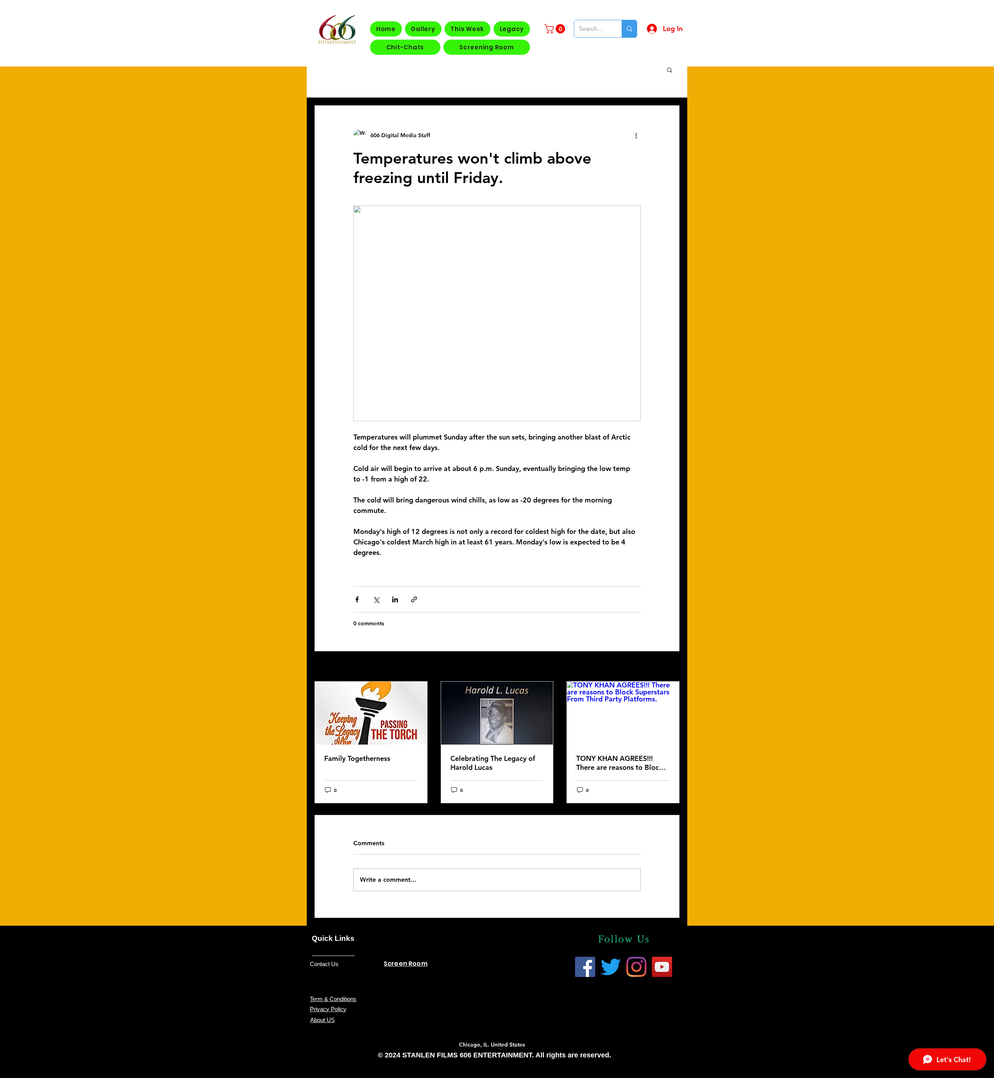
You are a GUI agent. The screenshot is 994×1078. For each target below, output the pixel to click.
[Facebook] (585, 967)
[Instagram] (636, 967)
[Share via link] (414, 599)
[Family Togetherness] (371, 713)
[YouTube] (662, 967)
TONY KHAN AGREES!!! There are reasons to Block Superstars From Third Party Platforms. (621, 763)
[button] (555, 28)
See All (670, 666)
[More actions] (636, 135)
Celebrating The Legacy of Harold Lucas (492, 763)
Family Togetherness (357, 758)
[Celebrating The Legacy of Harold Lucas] (497, 713)
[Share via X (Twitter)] (376, 599)
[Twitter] (611, 967)
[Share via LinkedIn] (395, 599)
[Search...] (629, 28)
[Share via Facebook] (357, 599)
